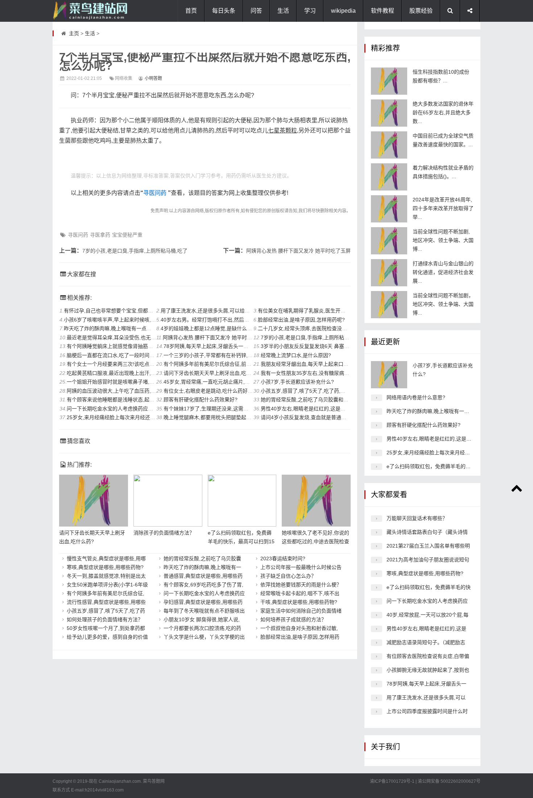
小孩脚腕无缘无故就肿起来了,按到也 (428, 670)
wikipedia (343, 11)
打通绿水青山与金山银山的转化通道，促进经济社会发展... (443, 272)
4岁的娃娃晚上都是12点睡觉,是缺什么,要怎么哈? (216, 328)
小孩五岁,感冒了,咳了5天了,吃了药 (106, 611)
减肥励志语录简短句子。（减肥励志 (426, 642)
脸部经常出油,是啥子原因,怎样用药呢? (301, 320)
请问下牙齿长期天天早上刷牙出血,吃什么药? (214, 373)
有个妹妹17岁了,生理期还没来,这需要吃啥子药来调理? (225, 409)
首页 (191, 11)
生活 (283, 11)
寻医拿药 (100, 235)
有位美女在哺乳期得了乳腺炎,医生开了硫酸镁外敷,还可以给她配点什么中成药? (347, 311)
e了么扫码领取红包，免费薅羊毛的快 (429, 587)
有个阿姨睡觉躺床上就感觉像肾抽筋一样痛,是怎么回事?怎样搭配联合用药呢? (154, 346)
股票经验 (421, 11)
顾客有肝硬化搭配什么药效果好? (200, 399)
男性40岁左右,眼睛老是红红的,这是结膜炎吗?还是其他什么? (329, 409)
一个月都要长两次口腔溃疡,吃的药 (202, 628)
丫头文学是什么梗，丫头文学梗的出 (204, 637)
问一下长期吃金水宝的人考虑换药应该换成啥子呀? (124, 409)
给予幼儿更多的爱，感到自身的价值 (107, 637)
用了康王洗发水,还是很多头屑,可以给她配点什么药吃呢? (224, 311)
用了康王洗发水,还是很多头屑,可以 (426, 697)
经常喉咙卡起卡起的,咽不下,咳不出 (299, 593)
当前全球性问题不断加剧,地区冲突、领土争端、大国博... (443, 240)
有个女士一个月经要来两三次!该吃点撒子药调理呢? (125, 364)
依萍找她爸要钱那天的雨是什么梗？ (301, 585)
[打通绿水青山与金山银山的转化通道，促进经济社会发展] (389, 272)
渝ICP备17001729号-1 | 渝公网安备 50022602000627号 (425, 781)
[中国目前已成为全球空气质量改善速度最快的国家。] (389, 145)
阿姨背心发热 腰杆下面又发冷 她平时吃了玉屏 (298, 251)
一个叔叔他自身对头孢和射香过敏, (299, 628)
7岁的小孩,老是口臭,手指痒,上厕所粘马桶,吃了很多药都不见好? (332, 337)
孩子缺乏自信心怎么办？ (288, 576)
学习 (310, 11)
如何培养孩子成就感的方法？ (293, 619)
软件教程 (382, 11)
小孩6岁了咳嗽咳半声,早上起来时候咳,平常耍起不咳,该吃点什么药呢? (142, 320)
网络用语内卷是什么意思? (416, 397)
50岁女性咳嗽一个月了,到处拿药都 (106, 628)
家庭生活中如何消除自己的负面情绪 (301, 611)
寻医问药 (154, 193)
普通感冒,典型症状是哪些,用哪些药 (203, 576)
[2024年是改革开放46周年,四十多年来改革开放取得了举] (389, 208)
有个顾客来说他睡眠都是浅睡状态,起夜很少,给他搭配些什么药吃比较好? (148, 399)
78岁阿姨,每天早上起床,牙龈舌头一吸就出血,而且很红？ (227, 346)
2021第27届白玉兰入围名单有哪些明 (428, 546)
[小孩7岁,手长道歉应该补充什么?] (389, 374)
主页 (74, 33)
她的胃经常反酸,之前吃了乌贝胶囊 (202, 558)
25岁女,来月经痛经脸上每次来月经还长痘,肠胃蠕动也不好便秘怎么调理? (149, 417)
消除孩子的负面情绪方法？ (163, 533)
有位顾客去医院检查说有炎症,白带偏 (428, 656)
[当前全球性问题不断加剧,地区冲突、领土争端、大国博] (389, 240)
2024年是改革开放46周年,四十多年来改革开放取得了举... (443, 208)
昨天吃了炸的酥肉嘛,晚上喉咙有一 (202, 567)
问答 (256, 11)
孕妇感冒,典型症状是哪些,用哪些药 (203, 602)
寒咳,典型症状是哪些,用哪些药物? (105, 567)
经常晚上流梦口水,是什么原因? (296, 355)
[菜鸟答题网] (89, 11)
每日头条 (223, 11)
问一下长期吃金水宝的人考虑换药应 (204, 593)
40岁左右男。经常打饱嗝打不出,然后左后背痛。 (215, 320)
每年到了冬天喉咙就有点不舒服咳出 (204, 611)
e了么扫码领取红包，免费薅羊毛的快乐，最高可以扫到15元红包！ (241, 541)
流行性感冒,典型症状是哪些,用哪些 (106, 602)
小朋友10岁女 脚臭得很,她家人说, (202, 619)
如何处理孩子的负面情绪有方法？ (105, 619)
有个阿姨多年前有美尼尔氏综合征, (105, 593)
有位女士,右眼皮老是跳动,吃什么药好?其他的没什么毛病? (229, 391)
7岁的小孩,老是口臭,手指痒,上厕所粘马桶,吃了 (134, 251)
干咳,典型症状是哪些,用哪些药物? (298, 602)
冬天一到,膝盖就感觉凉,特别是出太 (106, 576)
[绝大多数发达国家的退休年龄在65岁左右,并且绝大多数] (389, 113)
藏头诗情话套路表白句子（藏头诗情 (427, 532)
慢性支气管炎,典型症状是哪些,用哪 (106, 558)
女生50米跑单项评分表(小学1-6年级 (107, 585)
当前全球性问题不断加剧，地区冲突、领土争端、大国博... (443, 304)
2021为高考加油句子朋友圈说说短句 (428, 559)
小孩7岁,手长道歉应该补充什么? (297, 382)
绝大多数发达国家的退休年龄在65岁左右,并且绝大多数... (443, 112)
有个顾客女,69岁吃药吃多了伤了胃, (203, 585)
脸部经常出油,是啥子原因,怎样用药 (299, 637)
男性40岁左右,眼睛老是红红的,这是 (426, 628)
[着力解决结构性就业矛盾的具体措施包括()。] (389, 177)
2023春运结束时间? (282, 558)
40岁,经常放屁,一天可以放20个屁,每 (427, 615)
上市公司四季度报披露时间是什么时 (427, 711)
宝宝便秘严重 (127, 235)
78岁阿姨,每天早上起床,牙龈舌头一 (426, 684)
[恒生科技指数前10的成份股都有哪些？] (389, 81)
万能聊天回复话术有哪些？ (417, 518)
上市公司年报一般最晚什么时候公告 (301, 567)
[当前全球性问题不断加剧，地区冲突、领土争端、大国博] (389, 304)
